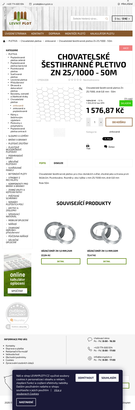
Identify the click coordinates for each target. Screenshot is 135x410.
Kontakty (37, 33)
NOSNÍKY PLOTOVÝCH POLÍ (14, 203)
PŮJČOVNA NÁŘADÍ (18, 236)
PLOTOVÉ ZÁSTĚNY (18, 143)
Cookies (10, 360)
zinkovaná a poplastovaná (20, 109)
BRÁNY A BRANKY (17, 139)
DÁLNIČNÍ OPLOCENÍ (12, 241)
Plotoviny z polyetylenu (17, 124)
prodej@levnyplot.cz (43, 4)
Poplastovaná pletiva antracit (18, 130)
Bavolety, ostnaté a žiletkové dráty (20, 95)
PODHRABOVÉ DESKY (14, 156)
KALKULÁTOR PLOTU (102, 33)
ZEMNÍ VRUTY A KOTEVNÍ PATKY (15, 190)
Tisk (88, 148)
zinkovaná (114, 131)
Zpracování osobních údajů (20, 363)
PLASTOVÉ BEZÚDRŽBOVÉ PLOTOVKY (14, 149)
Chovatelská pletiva (17, 100)
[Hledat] (106, 19)
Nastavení (26, 402)
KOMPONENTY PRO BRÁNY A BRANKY (17, 184)
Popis (42, 163)
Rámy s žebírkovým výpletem (17, 117)
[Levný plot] (35, 18)
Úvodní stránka (15, 33)
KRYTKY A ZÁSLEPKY (12, 209)
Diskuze (58, 163)
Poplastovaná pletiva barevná (19, 64)
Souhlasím (108, 377)
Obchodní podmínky (16, 357)
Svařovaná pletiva (16, 75)
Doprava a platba (15, 348)
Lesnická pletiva (19, 79)
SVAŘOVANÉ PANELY (14, 168)
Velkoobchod (12, 354)
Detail (60, 261)
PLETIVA (12, 54)
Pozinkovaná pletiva (17, 70)
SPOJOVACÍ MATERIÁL (13, 215)
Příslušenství (17, 82)
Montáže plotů (75, 33)
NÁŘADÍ (12, 224)
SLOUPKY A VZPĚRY (18, 135)
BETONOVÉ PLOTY (17, 173)
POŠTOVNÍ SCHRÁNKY (12, 197)
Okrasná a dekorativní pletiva (16, 88)
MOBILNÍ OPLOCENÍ (18, 220)
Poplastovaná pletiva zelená (18, 58)
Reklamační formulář (17, 351)
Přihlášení (127, 4)
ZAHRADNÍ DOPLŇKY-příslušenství (12, 230)
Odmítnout (86, 377)
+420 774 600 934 (15, 4)
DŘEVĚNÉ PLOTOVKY (12, 162)
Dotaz (111, 146)
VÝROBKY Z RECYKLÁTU (13, 178)
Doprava (54, 33)
